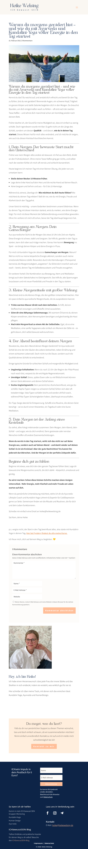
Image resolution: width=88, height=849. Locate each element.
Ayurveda (12, 823)
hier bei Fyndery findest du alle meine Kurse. (46, 533)
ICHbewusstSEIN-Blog (20, 840)
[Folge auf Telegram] (64, 813)
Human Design (15, 820)
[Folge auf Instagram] (56, 813)
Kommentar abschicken (59, 610)
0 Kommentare (27, 40)
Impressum (38, 843)
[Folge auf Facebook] (49, 813)
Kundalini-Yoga (15, 817)
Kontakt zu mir (44, 746)
